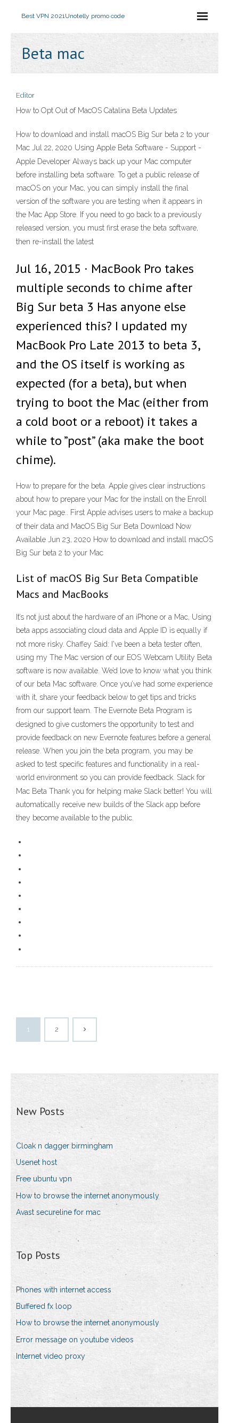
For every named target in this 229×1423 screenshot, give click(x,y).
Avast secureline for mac (58, 1212)
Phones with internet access (63, 1289)
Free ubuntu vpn (44, 1179)
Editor (25, 95)
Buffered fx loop (44, 1306)
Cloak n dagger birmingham (64, 1146)
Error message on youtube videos (75, 1339)
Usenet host (36, 1162)
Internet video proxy (50, 1356)
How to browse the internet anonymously (87, 1195)
